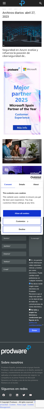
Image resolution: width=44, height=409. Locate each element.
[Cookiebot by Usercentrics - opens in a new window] (31, 177)
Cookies (12, 405)
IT (3, 45)
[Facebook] (3, 395)
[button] (40, 3)
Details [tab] (22, 184)
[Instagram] (10, 395)
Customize (20, 221)
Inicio (4, 9)
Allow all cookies (22, 213)
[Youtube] (30, 395)
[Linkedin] (17, 395)
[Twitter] (23, 395)
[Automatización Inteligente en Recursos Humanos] (22, 151)
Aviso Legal (21, 405)
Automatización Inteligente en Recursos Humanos (19, 158)
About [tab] (36, 184)
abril (15, 9)
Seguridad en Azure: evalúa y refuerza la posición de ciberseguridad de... (20, 52)
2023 (10, 9)
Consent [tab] (8, 184)
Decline (22, 229)
